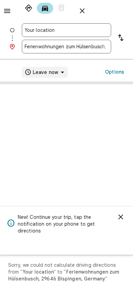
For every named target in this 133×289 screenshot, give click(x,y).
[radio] (28, 8)
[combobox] (66, 30)
